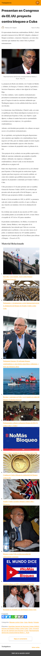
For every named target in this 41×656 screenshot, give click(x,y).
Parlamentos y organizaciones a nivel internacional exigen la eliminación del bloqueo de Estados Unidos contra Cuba (21, 305)
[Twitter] (6, 618)
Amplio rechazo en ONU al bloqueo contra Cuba (18, 584)
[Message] (16, 618)
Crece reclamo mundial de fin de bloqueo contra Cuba (20, 453)
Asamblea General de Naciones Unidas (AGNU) (23, 626)
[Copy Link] (22, 618)
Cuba (25, 622)
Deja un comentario (20, 639)
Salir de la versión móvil (20, 653)
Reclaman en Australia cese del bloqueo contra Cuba (19, 609)
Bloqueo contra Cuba (16, 622)
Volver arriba (35, 647)
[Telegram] (9, 618)
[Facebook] (3, 618)
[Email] (19, 618)
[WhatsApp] (12, 618)
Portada (36, 622)
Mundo (30, 622)
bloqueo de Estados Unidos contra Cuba (15, 628)
